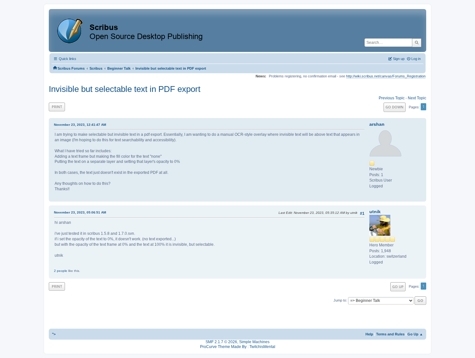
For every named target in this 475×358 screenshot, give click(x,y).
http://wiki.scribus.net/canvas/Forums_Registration (386, 76)
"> (54, 334)
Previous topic (392, 98)
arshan (377, 124)
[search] (416, 42)
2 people (60, 271)
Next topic (417, 98)
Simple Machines (254, 342)
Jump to (339, 300)
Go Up (398, 286)
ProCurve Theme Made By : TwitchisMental (237, 346)
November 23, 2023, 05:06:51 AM (80, 212)
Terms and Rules (390, 334)
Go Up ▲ (415, 334)
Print (57, 106)
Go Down (394, 106)
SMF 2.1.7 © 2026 (221, 342)
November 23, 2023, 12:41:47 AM (80, 124)
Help (369, 334)
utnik (375, 211)
